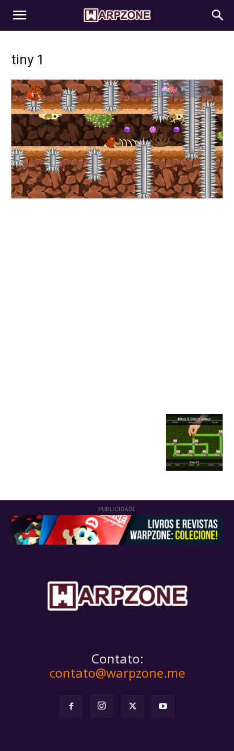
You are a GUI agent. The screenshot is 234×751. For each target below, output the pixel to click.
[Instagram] (101, 706)
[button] (19, 15)
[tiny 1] (117, 195)
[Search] (218, 15)
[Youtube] (163, 706)
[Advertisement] (117, 305)
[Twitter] (132, 706)
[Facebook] (71, 706)
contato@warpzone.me (117, 672)
